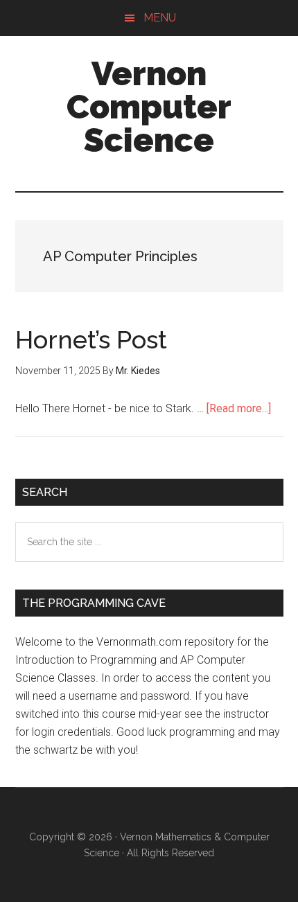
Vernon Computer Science (149, 106)
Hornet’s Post (91, 339)
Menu (159, 17)
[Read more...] (239, 408)
